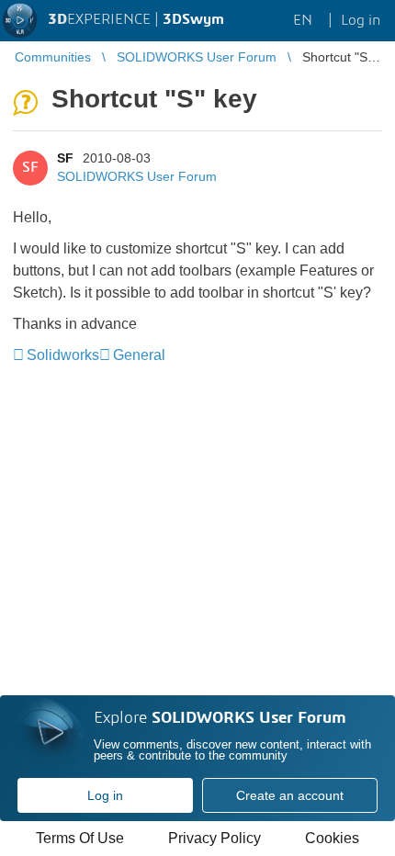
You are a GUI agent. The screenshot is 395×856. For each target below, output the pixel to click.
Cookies (332, 838)
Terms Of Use (80, 838)
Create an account (290, 795)
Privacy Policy (214, 838)
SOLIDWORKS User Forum (137, 176)
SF (65, 158)
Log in (105, 795)
